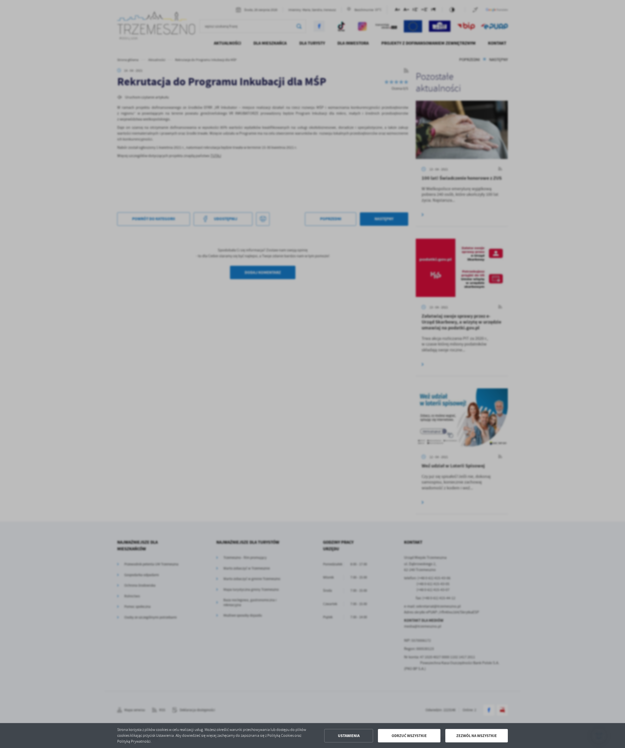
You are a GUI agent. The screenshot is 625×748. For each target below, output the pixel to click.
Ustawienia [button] (349, 735)
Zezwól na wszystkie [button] (476, 735)
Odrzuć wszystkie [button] (409, 735)
